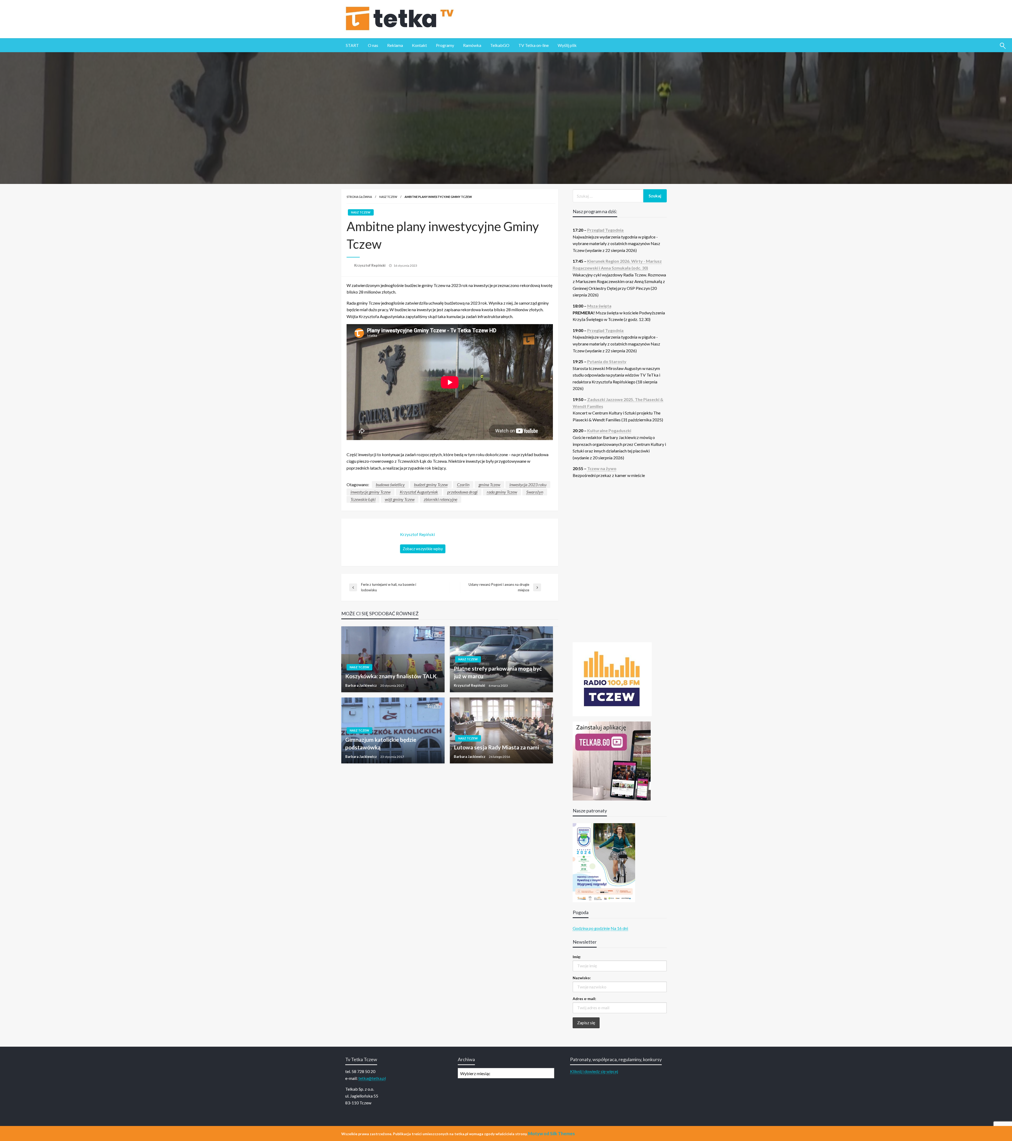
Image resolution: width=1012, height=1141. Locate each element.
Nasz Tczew (388, 196)
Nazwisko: (582, 978)
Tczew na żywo (601, 468)
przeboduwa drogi (462, 491)
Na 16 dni (619, 928)
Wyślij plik (567, 45)
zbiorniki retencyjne (440, 499)
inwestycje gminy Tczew (371, 491)
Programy (445, 45)
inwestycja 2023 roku (527, 484)
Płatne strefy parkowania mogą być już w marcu (498, 672)
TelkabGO (499, 45)
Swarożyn (534, 491)
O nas (373, 45)
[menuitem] (352, 45)
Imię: (577, 956)
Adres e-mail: (584, 998)
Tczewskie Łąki (363, 499)
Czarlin (463, 484)
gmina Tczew (489, 484)
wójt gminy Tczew (400, 499)
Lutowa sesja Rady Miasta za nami (496, 747)
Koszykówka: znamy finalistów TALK (391, 676)
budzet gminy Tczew (431, 484)
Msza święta (599, 305)
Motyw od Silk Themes (551, 1133)
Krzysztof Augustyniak (419, 491)
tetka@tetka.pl (372, 1078)
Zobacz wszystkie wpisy (423, 549)
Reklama (395, 45)
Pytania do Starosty (606, 361)
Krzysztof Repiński (370, 265)
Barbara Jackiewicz (361, 685)
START (352, 45)
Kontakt (419, 45)
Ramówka (472, 45)
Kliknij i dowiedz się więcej (594, 1071)
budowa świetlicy (390, 484)
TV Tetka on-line (533, 45)
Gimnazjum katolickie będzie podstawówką (380, 743)
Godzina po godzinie (591, 928)
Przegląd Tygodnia (605, 229)
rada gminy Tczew (502, 491)
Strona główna (359, 196)
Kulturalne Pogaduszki (609, 430)
